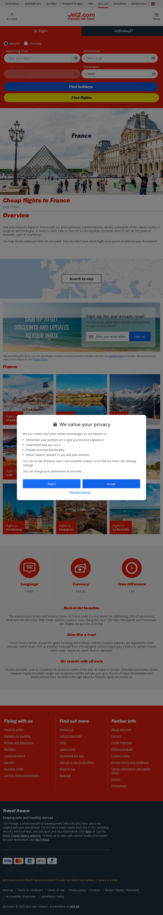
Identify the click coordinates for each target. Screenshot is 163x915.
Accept (111, 484)
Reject (52, 484)
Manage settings (80, 492)
